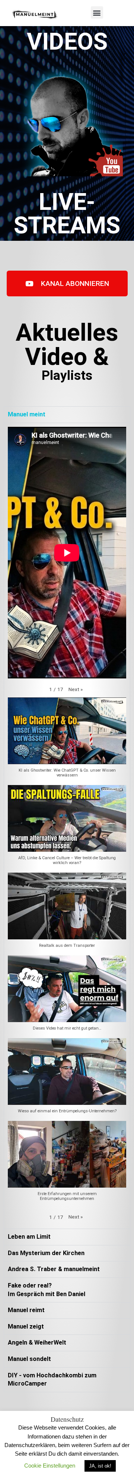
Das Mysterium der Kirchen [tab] (46, 1253)
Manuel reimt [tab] (26, 1310)
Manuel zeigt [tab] (26, 1326)
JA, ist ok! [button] (100, 1466)
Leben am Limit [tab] (29, 1236)
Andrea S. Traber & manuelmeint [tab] (54, 1269)
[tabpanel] (67, 826)
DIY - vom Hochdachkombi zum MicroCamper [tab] (52, 1379)
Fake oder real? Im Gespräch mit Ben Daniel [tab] (46, 1290)
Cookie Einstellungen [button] (49, 1465)
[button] (97, 12)
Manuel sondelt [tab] (29, 1358)
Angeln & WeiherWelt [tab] (37, 1342)
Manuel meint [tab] (26, 414)
